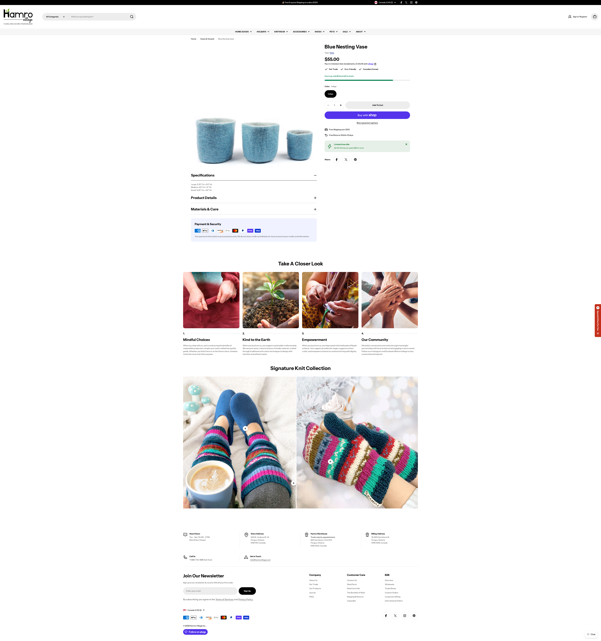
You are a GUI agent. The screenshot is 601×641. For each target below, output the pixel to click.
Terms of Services (225, 599)
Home (193, 39)
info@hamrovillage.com (260, 560)
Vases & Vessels (207, 39)
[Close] (406, 144)
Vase (332, 53)
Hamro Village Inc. (198, 626)
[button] (598, 320)
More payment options (367, 123)
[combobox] (89, 16)
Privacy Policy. (245, 599)
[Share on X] (346, 159)
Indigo (330, 94)
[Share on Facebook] (336, 159)
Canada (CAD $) (386, 2)
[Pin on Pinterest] (355, 159)
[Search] (132, 17)
